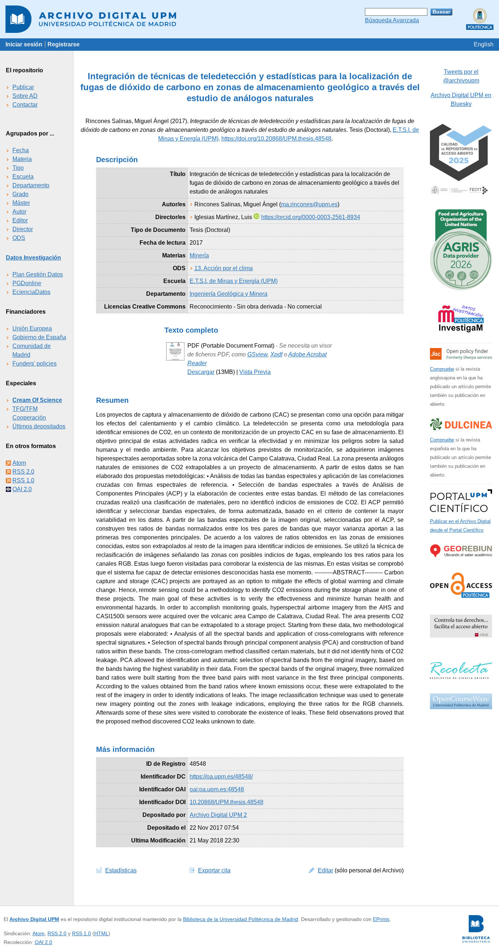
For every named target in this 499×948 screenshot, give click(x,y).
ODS (18, 238)
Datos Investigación (33, 258)
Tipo (18, 168)
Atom (19, 463)
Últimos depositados (38, 426)
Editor (20, 220)
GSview (257, 354)
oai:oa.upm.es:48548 (217, 789)
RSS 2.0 (23, 472)
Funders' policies (34, 363)
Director (22, 229)
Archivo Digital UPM (34, 919)
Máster (21, 203)
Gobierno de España (39, 337)
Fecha (20, 150)
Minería (199, 255)
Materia (22, 159)
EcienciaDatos (31, 292)
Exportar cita (214, 870)
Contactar (25, 105)
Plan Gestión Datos (37, 274)
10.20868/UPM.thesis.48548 (226, 802)
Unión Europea (32, 328)
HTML (101, 933)
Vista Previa (255, 372)
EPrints (381, 919)
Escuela (23, 176)
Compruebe (442, 369)
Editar (325, 870)
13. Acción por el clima (223, 268)
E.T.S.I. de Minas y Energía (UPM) (234, 281)
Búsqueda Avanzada (392, 20)
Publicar (23, 87)
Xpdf (276, 354)
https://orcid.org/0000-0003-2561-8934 (310, 217)
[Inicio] (249, 19)
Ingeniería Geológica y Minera (228, 294)
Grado (20, 194)
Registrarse (63, 44)
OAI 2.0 (22, 489)
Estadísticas (121, 870)
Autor (19, 212)
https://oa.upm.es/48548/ (221, 776)
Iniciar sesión (23, 44)
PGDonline (26, 283)
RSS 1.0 (23, 480)
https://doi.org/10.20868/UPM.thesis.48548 (276, 138)
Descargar (200, 372)
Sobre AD (25, 96)
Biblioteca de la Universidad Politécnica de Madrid (240, 919)
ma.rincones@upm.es (309, 204)
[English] (484, 44)
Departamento (30, 185)
